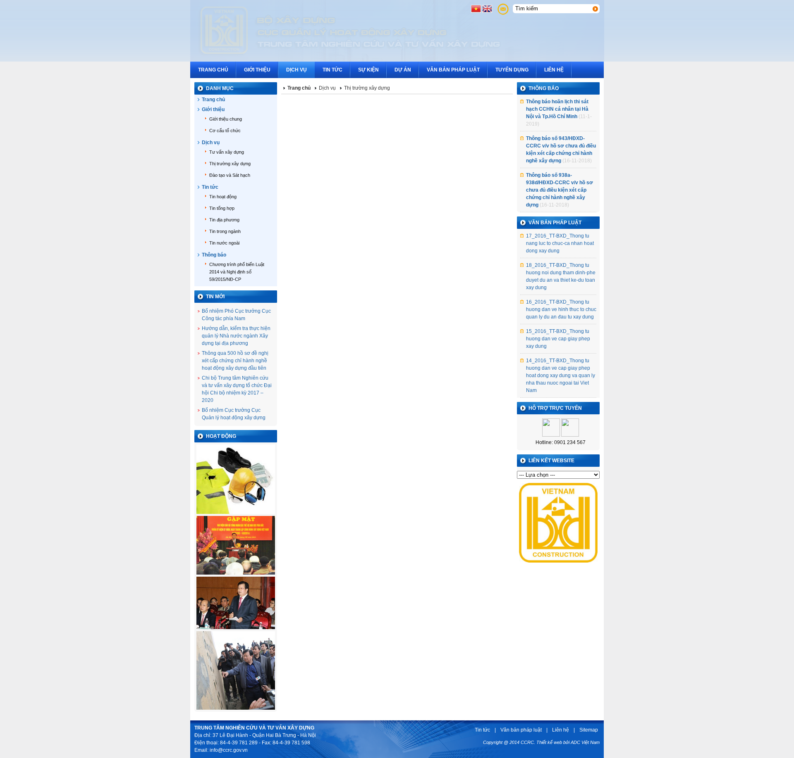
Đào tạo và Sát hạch (229, 175)
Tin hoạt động (223, 196)
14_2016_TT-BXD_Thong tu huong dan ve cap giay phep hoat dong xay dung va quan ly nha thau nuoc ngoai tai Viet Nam (560, 375)
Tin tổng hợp (221, 208)
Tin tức (332, 70)
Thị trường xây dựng (230, 163)
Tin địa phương (224, 219)
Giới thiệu (257, 70)
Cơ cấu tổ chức (225, 130)
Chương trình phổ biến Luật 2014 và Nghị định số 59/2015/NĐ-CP (236, 272)
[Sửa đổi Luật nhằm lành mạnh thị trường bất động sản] (235, 629)
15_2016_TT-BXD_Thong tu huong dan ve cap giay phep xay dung (558, 338)
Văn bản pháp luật (453, 70)
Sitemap (588, 730)
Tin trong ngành (225, 231)
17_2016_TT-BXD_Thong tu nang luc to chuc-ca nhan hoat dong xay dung (560, 243)
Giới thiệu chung (225, 118)
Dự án (403, 70)
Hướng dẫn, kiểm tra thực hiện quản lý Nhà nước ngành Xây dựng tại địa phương (236, 336)
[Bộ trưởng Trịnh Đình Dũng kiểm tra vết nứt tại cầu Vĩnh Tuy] (235, 710)
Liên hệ (554, 70)
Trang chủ (213, 70)
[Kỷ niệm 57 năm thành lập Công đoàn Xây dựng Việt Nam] (235, 575)
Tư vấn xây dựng (226, 152)
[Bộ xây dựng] (558, 565)
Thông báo (214, 255)
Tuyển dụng (512, 70)
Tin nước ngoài (224, 242)
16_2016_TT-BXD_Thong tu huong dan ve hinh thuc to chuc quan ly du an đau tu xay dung (561, 309)
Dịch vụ (296, 70)
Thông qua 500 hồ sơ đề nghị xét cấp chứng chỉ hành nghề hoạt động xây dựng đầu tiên (235, 360)
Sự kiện (368, 70)
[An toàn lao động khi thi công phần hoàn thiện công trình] (235, 514)
